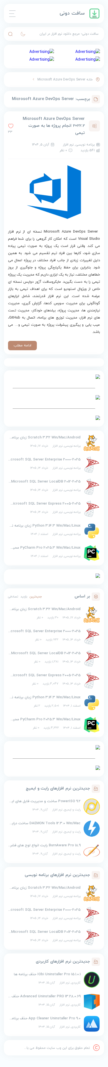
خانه (89, 79)
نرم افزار (57, 446)
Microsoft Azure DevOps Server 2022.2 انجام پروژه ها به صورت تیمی (54, 126)
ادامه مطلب (22, 345)
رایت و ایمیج (72, 809)
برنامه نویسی (72, 446)
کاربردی (76, 982)
